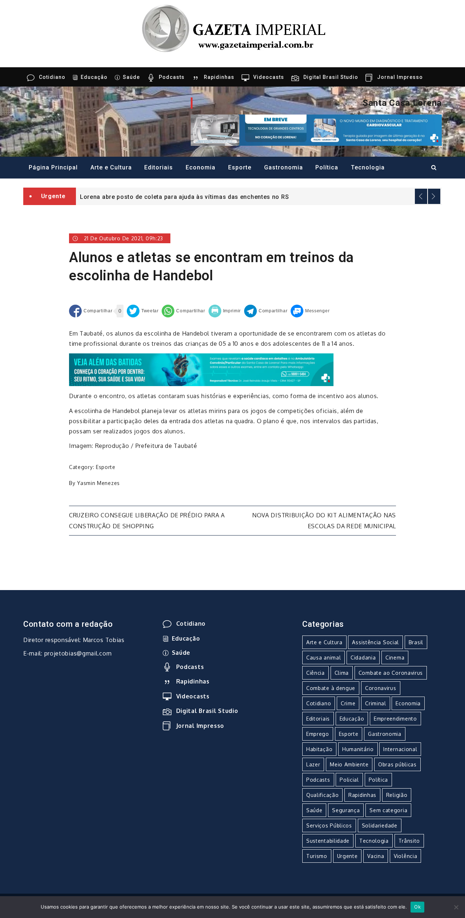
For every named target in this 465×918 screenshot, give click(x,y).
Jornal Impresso (400, 77)
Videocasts (268, 77)
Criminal (375, 703)
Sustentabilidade (327, 841)
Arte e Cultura (111, 167)
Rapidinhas (219, 77)
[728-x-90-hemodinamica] (316, 129)
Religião (397, 795)
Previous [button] (421, 196)
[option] (259, 196)
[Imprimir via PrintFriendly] (225, 311)
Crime (348, 703)
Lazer (313, 764)
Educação (94, 77)
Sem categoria (388, 810)
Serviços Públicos (329, 825)
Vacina (375, 856)
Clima (342, 673)
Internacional (400, 749)
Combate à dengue (330, 688)
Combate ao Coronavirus (391, 673)
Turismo (316, 856)
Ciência (315, 673)
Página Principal (53, 167)
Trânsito (409, 841)
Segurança (346, 810)
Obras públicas (397, 764)
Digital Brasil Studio (330, 77)
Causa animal (323, 657)
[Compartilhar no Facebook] (90, 311)
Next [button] (434, 196)
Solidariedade (379, 825)
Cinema (394, 657)
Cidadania (363, 657)
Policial (349, 780)
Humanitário (358, 749)
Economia (200, 167)
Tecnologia (368, 167)
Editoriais (158, 167)
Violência (405, 856)
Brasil (416, 642)
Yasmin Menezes (98, 483)
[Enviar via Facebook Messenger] (310, 311)
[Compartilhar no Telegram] (265, 311)
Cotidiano (52, 77)
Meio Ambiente (349, 764)
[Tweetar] (143, 311)
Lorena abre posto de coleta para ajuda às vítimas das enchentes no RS (184, 196)
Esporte (239, 167)
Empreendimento (395, 718)
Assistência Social (375, 642)
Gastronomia (283, 167)
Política (326, 167)
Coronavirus (380, 688)
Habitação (319, 749)
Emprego (317, 734)
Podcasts (172, 77)
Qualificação (322, 795)
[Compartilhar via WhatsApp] (183, 311)
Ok (417, 907)
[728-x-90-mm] (201, 369)
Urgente (347, 856)
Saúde (131, 77)
